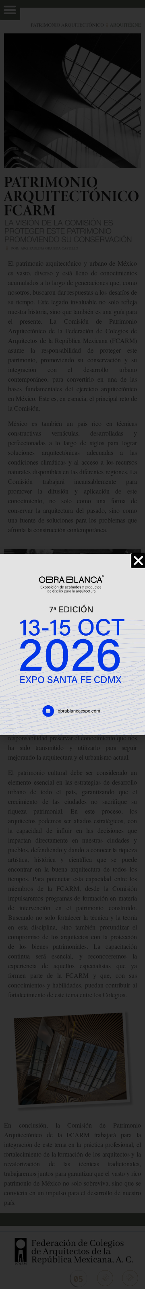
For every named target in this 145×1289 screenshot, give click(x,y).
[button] (138, 560)
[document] (72, 644)
